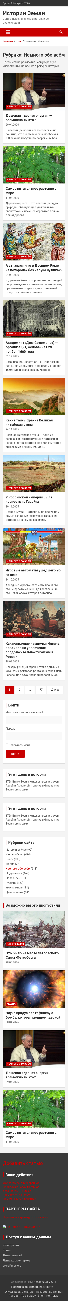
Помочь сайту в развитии (19, 1199)
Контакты (52, 1295)
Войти (15, 753)
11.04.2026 (12, 197)
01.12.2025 (12, 356)
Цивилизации (14, 892)
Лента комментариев (16, 1260)
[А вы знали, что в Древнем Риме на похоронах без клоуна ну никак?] (34, 242)
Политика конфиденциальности (32, 1287)
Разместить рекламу (16, 1195)
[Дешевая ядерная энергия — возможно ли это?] (34, 91)
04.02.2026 (12, 274)
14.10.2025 (12, 579)
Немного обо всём (19, 106)
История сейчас (16, 849)
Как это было (14, 854)
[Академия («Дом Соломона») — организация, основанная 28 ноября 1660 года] (34, 319)
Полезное (12, 878)
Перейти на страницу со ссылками (25, 1217)
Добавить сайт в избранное (21, 1183)
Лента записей (12, 1255)
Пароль (10, 728)
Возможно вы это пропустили (32, 905)
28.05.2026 (12, 962)
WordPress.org (12, 1265)
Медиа (10, 864)
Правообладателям (49, 1291)
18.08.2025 (12, 661)
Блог (41, 1295)
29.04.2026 (12, 124)
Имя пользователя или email (24, 712)
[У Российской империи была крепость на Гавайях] (34, 473)
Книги (9, 859)
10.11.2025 (12, 506)
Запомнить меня (19, 745)
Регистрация (11, 1245)
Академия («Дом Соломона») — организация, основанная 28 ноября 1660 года (32, 347)
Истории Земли (24, 13)
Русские (11, 882)
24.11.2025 (12, 429)
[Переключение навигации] (8, 32)
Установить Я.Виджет (17, 1191)
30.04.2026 (12, 1022)
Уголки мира (14, 887)
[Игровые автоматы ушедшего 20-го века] (34, 546)
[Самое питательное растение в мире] (34, 164)
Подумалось (14, 873)
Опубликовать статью (19, 1291)
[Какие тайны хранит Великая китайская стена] (34, 396)
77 (40, 689)
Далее (55, 689)
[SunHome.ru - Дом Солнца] (21, 1227)
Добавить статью (23, 1163)
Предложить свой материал (21, 1187)
